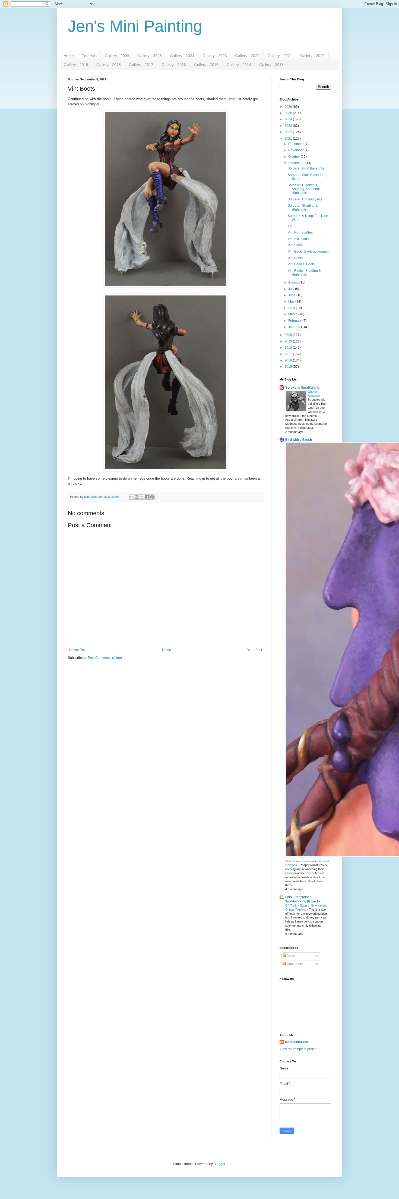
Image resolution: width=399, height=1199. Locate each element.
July (291, 289)
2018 (288, 348)
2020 (288, 335)
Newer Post (77, 650)
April (292, 308)
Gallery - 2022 (247, 56)
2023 (288, 126)
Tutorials (89, 56)
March (293, 314)
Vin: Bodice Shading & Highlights (304, 272)
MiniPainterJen (296, 1042)
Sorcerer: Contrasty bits (305, 199)
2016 (288, 360)
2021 (288, 138)
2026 (288, 107)
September (296, 163)
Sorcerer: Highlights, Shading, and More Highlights (304, 189)
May (291, 301)
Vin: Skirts (295, 245)
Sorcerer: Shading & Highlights (303, 207)
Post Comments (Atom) (105, 658)
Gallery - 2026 (117, 56)
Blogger (219, 1164)
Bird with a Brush (298, 440)
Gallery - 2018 (108, 64)
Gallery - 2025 (149, 56)
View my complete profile (298, 1049)
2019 (288, 341)
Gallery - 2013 (271, 64)
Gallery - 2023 (214, 56)
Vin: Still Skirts (298, 239)
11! (290, 226)
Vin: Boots (295, 258)
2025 (288, 113)
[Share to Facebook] (147, 497)
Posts (290, 956)
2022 (288, 132)
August (293, 282)
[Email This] (131, 497)
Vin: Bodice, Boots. (301, 264)
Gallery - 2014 (239, 64)
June (292, 295)
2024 (288, 119)
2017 (288, 354)
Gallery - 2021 (280, 56)
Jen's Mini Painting (135, 26)
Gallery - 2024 (182, 56)
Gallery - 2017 (141, 64)
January (294, 327)
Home (69, 56)
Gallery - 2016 (174, 64)
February (295, 321)
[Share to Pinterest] (152, 497)
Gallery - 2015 (206, 64)
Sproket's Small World (302, 387)
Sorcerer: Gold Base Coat (306, 168)
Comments (294, 964)
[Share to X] (141, 497)
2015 (288, 367)
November (296, 150)
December (296, 144)
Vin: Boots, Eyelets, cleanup (308, 251)
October (294, 157)
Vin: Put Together (300, 232)
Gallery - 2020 (312, 56)
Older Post (254, 650)
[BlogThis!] (136, 497)
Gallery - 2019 (76, 64)
